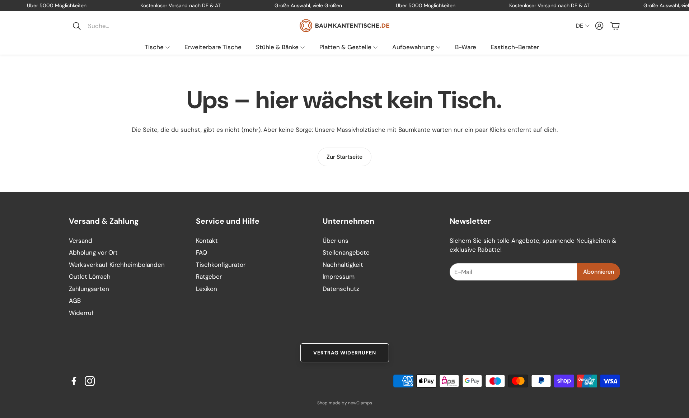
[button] (117, 25)
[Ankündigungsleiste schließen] (681, 5)
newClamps (360, 403)
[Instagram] (90, 381)
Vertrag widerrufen (344, 352)
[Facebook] (74, 381)
